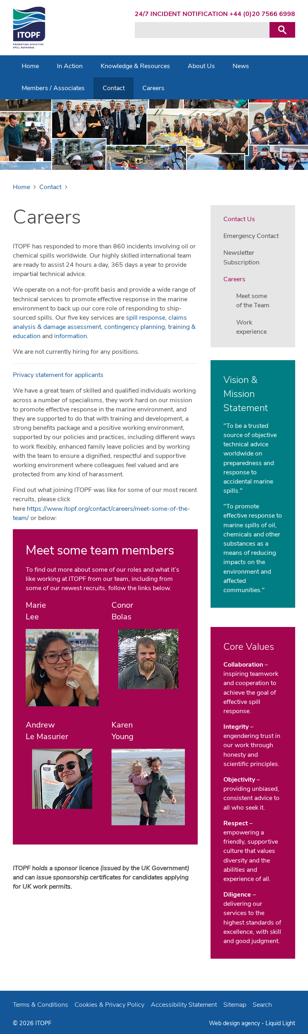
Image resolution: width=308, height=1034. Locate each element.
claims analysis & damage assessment (100, 322)
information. (71, 336)
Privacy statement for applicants (58, 375)
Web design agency (235, 1023)
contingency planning (134, 326)
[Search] (282, 30)
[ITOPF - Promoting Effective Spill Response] (29, 27)
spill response (145, 317)
